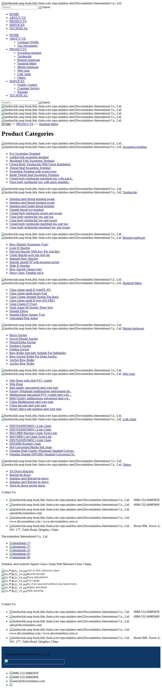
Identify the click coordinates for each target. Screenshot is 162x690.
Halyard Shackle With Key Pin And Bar (34, 251)
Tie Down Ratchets (21, 471)
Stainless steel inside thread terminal (31, 206)
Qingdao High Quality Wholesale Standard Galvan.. (42, 450)
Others (21, 77)
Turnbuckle (24, 56)
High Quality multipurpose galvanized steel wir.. (39, 398)
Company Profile (28, 42)
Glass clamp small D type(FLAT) (30, 289)
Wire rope (23, 70)
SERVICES (16, 24)
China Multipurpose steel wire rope (31, 402)
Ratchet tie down (20, 475)
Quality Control (27, 84)
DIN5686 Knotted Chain (25, 443)
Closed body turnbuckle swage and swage (35, 213)
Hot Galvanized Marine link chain (30, 447)
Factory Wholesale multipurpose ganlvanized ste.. (40, 391)
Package (22, 92)
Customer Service (28, 88)
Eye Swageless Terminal (24, 153)
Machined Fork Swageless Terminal (31, 160)
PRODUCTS (17, 21)
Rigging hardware (28, 60)
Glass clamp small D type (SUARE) (32, 300)
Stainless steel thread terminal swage (32, 199)
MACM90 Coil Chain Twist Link (30, 436)
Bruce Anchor (18, 335)
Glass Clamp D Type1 (23, 304)
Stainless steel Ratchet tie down (29, 478)
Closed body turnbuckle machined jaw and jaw (38, 224)
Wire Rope (16, 384)
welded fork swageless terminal (29, 157)
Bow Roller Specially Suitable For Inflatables (37, 353)
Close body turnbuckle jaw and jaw (31, 216)
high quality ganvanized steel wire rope (33, 387)
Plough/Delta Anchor (22, 342)
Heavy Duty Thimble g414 (26, 272)
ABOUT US (17, 17)
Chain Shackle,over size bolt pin (29, 255)
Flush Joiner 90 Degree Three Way (31, 307)
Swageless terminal (29, 52)
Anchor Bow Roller (21, 360)
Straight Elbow (18, 311)
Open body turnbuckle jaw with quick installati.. (39, 182)
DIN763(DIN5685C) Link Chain (30, 426)
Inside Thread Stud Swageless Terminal (34, 175)
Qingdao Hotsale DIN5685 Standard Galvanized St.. (42, 454)
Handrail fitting (26, 63)
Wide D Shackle (19, 265)
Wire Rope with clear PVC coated (30, 380)
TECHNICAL (18, 28)
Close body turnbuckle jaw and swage (33, 220)
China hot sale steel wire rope (27, 405)
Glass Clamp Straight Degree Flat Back (34, 297)
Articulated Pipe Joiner (23, 318)
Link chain (24, 74)
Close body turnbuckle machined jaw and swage (39, 227)
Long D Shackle (19, 248)
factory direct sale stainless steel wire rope (35, 409)
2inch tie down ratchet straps (27, 485)
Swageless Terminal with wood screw (33, 171)
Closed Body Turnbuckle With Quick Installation (40, 164)
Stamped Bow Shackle (23, 258)
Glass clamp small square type (28, 293)
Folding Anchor (19, 349)
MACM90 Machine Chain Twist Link (33, 433)
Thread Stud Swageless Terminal (30, 167)
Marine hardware (28, 67)
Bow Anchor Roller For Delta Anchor (33, 356)
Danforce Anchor (20, 345)
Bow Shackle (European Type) (28, 244)
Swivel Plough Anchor (23, 338)
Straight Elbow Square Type (27, 314)
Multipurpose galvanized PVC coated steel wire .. (40, 394)
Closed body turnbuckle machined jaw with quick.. (41, 178)
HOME (14, 14)
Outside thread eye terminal (26, 209)
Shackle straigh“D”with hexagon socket (34, 262)
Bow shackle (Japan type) (25, 269)
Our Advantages (27, 45)
